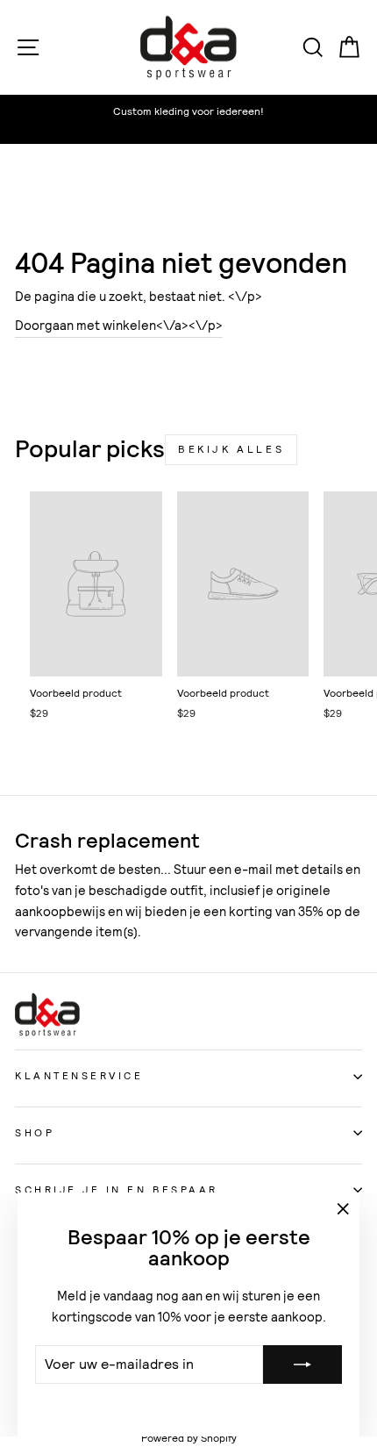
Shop (34, 1133)
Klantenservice (79, 1076)
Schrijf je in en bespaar (116, 1190)
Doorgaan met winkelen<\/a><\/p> (119, 325)
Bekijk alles (231, 449)
